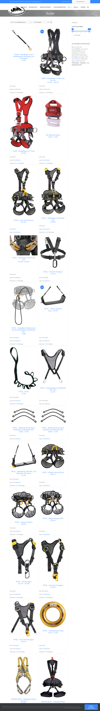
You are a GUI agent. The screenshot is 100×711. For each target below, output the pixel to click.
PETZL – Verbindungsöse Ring (53, 631)
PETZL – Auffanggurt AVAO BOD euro (53, 219)
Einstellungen (78, 707)
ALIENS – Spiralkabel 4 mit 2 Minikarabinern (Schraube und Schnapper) (23, 56)
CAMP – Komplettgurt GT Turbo (24, 151)
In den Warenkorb (50, 252)
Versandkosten (17, 89)
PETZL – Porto (24, 392)
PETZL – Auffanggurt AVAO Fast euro (23, 259)
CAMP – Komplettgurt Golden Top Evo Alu (53, 79)
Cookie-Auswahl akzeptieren (91, 707)
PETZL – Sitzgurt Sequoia (23, 522)
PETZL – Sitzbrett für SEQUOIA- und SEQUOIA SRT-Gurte (23, 472)
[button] (87, 7)
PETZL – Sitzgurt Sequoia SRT (53, 518)
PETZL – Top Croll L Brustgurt (53, 585)
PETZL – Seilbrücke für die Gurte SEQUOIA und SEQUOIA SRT (24, 429)
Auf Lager (77, 35)
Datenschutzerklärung (69, 707)
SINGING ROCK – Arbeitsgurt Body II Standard (23, 700)
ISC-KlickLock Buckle (53, 135)
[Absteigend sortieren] (30, 22)
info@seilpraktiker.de (36, 1)
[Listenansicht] (51, 22)
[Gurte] (53, 52)
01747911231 (76, 59)
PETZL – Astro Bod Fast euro (24, 220)
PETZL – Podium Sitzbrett (53, 309)
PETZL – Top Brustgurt (23, 582)
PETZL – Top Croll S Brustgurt (23, 640)
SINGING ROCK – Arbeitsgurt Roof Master (53, 703)
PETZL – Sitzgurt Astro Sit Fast (53, 472)
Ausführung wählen (18, 40)
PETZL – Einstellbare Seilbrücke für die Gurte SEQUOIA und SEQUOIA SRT (24, 330)
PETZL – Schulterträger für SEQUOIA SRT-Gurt (53, 389)
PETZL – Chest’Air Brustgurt (53, 272)
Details (28, 40)
